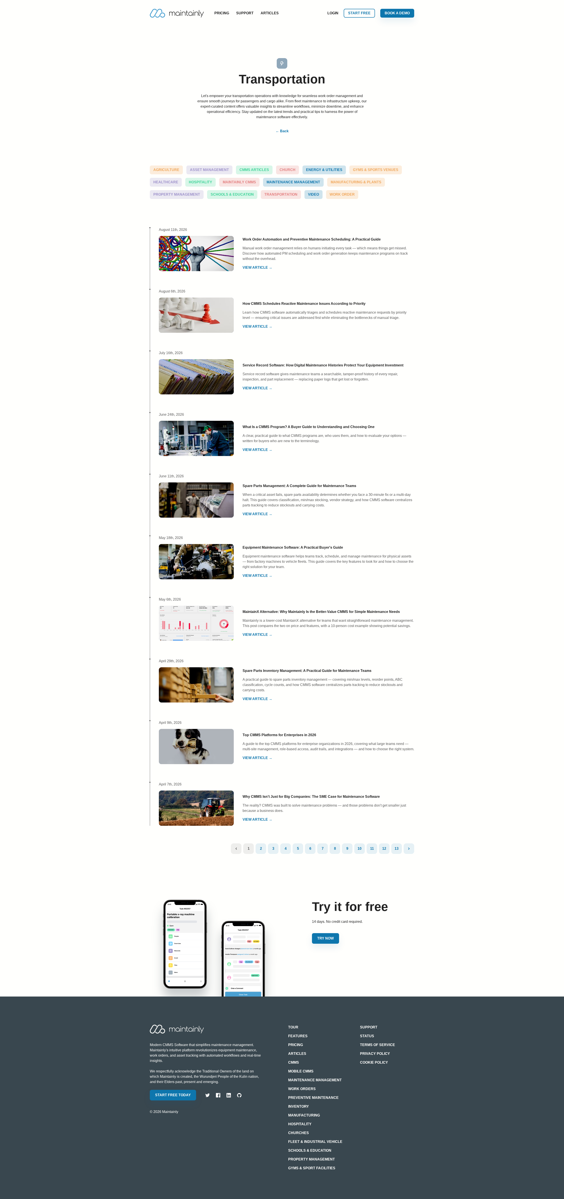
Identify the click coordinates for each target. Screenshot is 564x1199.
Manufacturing (304, 1115)
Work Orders (302, 1089)
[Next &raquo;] (409, 848)
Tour (293, 1027)
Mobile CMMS (301, 1071)
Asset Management (209, 170)
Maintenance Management (293, 182)
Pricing (221, 13)
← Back (282, 131)
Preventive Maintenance (313, 1098)
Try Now (325, 938)
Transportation (280, 194)
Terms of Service (377, 1045)
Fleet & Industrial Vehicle (315, 1142)
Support (245, 13)
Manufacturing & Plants (356, 182)
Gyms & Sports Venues (375, 170)
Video (313, 194)
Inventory (298, 1106)
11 (372, 848)
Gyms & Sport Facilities (311, 1168)
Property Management (176, 194)
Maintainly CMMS (239, 182)
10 (360, 848)
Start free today (173, 1095)
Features (298, 1036)
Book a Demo (397, 13)
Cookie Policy (374, 1062)
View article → (257, 267)
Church (287, 170)
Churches (298, 1133)
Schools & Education (232, 194)
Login (332, 13)
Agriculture (166, 170)
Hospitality (200, 182)
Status (367, 1036)
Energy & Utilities (324, 170)
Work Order (342, 194)
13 (397, 848)
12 (384, 848)
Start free (359, 13)
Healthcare (165, 182)
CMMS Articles (254, 170)
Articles (270, 13)
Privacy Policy (375, 1054)
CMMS (293, 1062)
